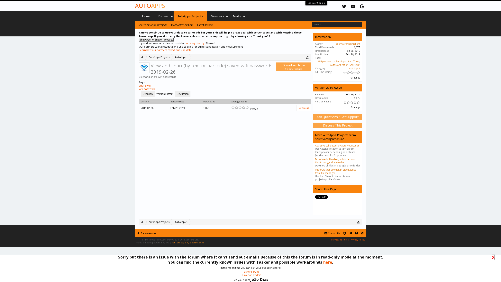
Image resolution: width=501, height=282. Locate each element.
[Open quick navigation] (308, 57)
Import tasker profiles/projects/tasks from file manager (335, 171)
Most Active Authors (182, 25)
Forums (163, 16)
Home (146, 16)
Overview (148, 94)
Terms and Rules (340, 239)
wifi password (147, 89)
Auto (150, 6)
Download (304, 107)
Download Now (293, 66)
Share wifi (355, 65)
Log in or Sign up (316, 2)
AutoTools (354, 61)
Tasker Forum (250, 271)
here (327, 262)
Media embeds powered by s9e (152, 242)
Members (217, 16)
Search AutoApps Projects (153, 25)
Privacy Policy (358, 239)
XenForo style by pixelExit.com (188, 242)
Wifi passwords (326, 61)
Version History (164, 94)
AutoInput (341, 61)
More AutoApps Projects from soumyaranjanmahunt (335, 137)
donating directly (195, 43)
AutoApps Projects (190, 16)
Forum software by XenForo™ (170, 239)
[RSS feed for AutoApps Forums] (362, 233)
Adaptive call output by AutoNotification (337, 145)
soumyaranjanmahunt (348, 43)
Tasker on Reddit (251, 275)
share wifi (145, 85)
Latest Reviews (205, 25)
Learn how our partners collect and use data (165, 50)
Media (237, 16)
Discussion (183, 94)
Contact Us (333, 233)
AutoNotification (339, 65)
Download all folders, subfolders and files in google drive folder (336, 161)
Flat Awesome (148, 233)
